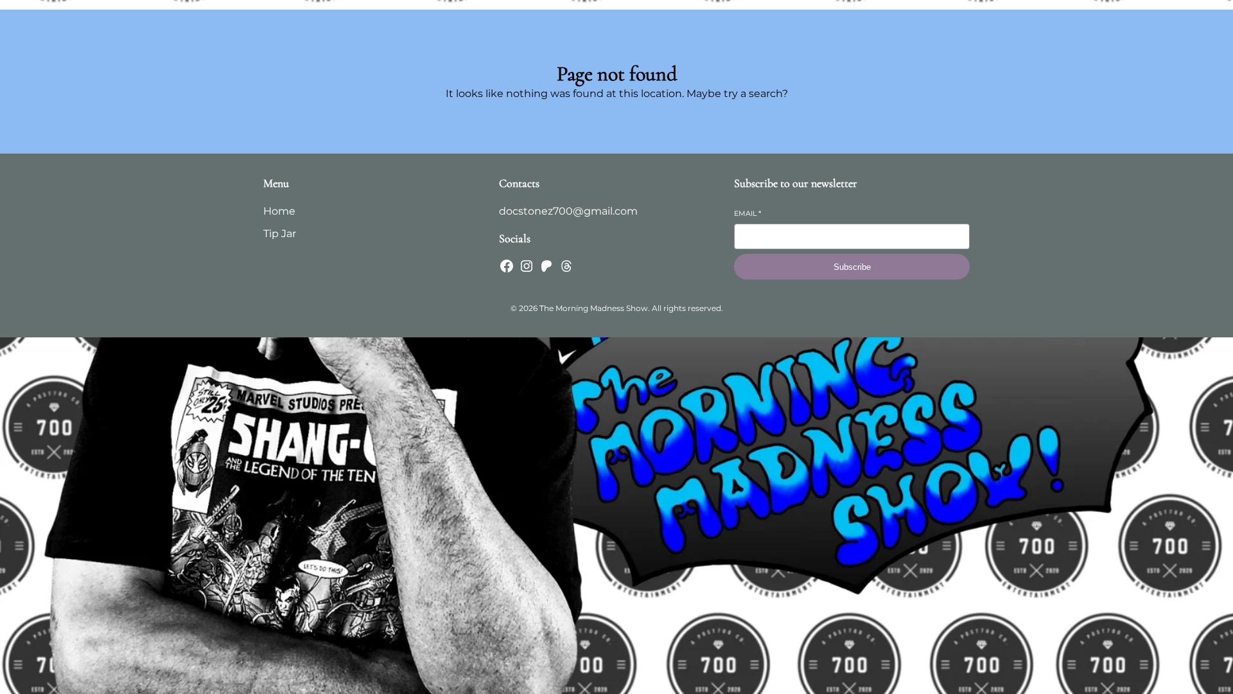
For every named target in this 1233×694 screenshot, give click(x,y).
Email (747, 213)
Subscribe (852, 267)
